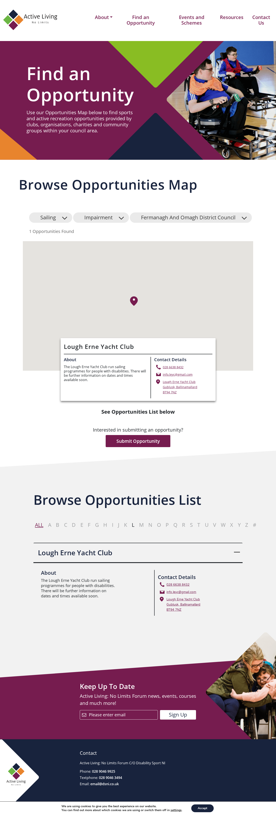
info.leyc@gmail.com (178, 374)
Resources (231, 17)
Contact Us (261, 19)
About (102, 17)
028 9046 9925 (103, 771)
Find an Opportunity (141, 19)
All (39, 524)
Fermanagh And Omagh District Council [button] (188, 217)
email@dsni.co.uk (104, 784)
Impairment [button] (98, 217)
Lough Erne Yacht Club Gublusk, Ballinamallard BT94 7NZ (180, 387)
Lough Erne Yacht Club (75, 552)
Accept (202, 808)
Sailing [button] (48, 217)
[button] (134, 301)
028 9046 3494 (110, 777)
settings (176, 810)
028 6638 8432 (173, 367)
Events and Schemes (191, 19)
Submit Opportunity (138, 441)
